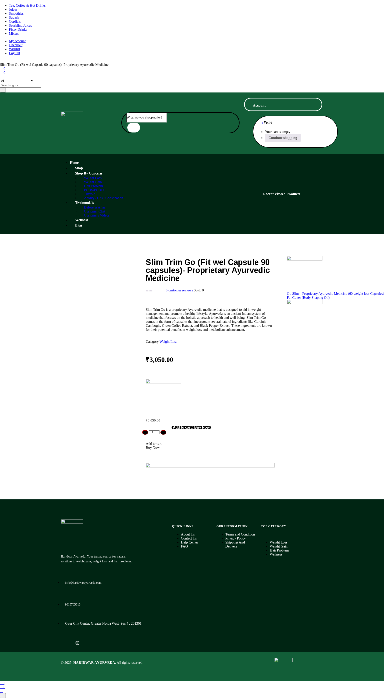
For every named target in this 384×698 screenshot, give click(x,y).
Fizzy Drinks (18, 29)
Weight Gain (279, 546)
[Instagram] (77, 643)
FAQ (184, 546)
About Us (188, 534)
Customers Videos (97, 215)
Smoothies (16, 13)
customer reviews (179, 290)
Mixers (14, 33)
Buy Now (202, 427)
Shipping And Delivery (235, 544)
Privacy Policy (235, 538)
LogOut (14, 53)
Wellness (81, 220)
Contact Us (189, 538)
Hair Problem (279, 550)
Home (74, 162)
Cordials (15, 21)
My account (17, 41)
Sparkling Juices (20, 25)
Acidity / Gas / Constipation (103, 198)
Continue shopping (282, 138)
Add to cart (182, 427)
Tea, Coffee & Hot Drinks (27, 5)
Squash (14, 17)
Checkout (15, 45)
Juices (13, 9)
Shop (79, 168)
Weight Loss (168, 341)
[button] (264, 122)
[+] (163, 432)
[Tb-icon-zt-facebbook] (66, 643)
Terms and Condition (240, 534)
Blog (78, 225)
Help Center (189, 542)
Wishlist (14, 49)
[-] (145, 432)
